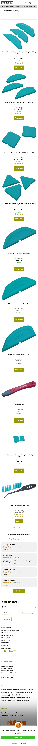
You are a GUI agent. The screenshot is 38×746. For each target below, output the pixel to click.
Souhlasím (19, 737)
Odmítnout (24, 743)
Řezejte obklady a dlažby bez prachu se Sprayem (15, 697)
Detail (18, 521)
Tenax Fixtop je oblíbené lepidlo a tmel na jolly (15, 695)
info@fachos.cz (5, 645)
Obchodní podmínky (7, 670)
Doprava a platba (6, 668)
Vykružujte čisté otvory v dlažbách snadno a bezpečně (17, 689)
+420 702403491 (8, 651)
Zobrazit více (19, 591)
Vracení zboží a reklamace (9, 675)
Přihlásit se (7, 619)
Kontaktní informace (7, 666)
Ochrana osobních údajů (8, 672)
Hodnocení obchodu (19, 534)
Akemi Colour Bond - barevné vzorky (12, 715)
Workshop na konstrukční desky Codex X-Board (15, 700)
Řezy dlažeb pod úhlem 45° (9, 712)
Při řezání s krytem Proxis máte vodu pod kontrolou (16, 692)
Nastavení (15, 743)
